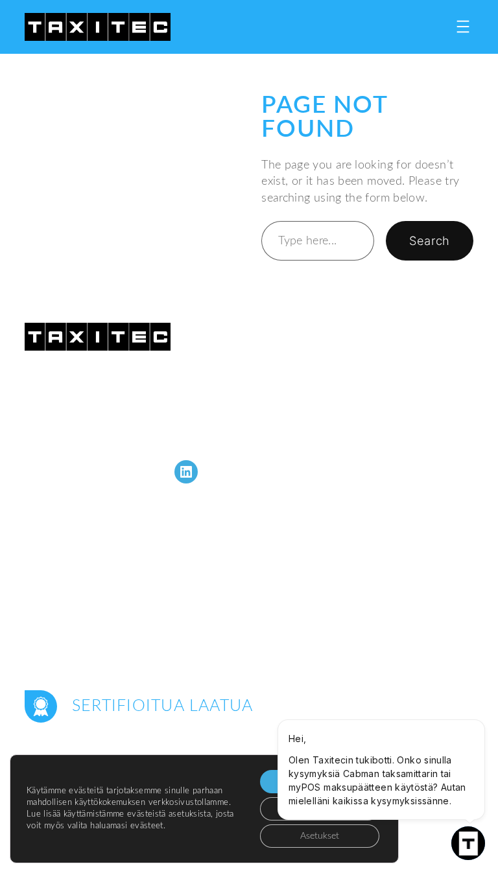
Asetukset (319, 836)
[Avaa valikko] (463, 26)
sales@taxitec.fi (129, 421)
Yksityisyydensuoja (417, 839)
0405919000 (103, 437)
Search (429, 240)
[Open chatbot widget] (468, 843)
